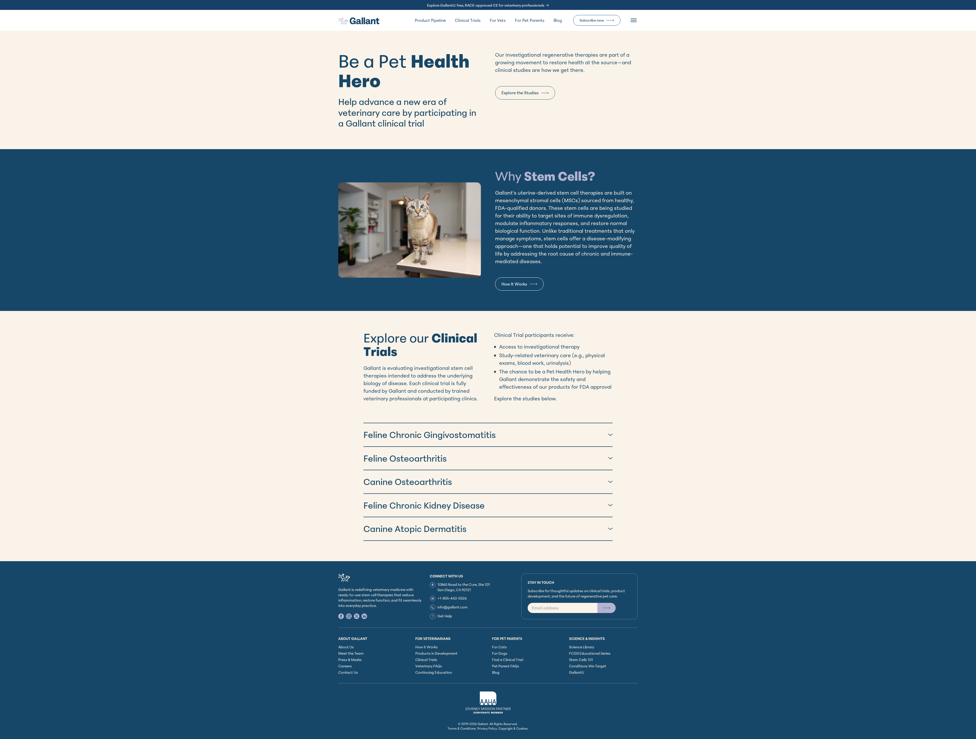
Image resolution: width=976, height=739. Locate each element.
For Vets (498, 20)
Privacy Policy (487, 728)
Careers (345, 666)
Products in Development (436, 653)
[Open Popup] (606, 608)
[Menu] (634, 20)
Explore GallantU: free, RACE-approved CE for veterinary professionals (485, 5)
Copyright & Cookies (513, 728)
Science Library (581, 647)
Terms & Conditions (462, 728)
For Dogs (499, 653)
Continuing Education (433, 672)
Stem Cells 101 (581, 659)
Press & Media (350, 659)
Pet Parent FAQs (505, 666)
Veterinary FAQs (428, 666)
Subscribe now (592, 20)
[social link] (341, 616)
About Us (346, 647)
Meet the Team (351, 653)
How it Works (426, 647)
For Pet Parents (529, 20)
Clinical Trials (468, 20)
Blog (558, 20)
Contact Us (348, 672)
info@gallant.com (452, 607)
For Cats (499, 647)
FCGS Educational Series (590, 653)
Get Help (444, 616)
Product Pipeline (430, 20)
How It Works (514, 284)
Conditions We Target (587, 666)
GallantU (576, 672)
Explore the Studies (520, 92)
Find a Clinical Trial (507, 659)
